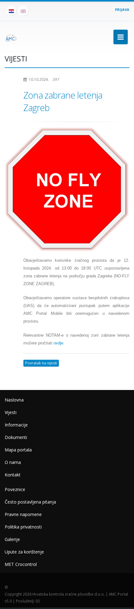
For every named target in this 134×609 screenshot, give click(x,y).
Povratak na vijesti (41, 363)
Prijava (122, 9)
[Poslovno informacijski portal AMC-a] (11, 37)
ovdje (58, 343)
